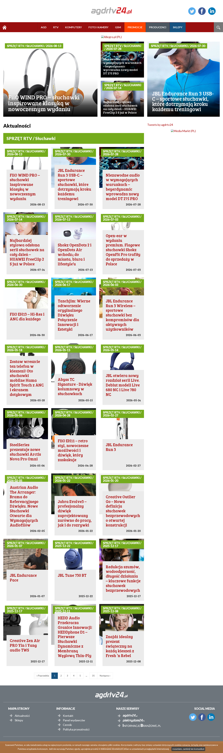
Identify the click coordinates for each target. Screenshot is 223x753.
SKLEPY (177, 27)
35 (93, 675)
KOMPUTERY (73, 27)
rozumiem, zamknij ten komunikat (188, 749)
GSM (118, 27)
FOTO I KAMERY (98, 27)
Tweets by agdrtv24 (160, 124)
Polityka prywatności (76, 729)
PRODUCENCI (157, 27)
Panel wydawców (74, 720)
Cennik (67, 725)
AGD (44, 27)
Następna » (105, 675)
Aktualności (22, 715)
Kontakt (68, 715)
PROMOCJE (135, 27)
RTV (55, 27)
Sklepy (19, 720)
